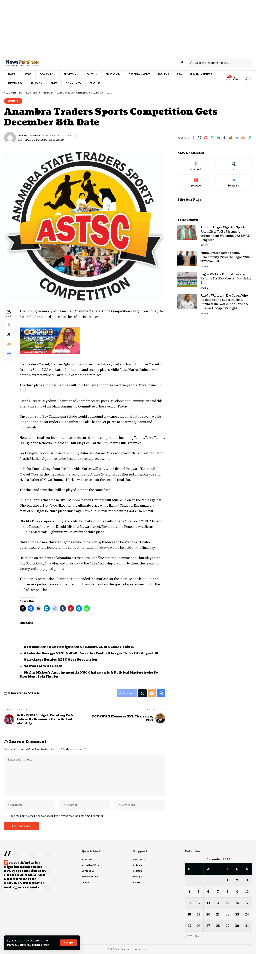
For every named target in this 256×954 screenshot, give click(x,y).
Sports (13, 101)
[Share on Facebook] (193, 138)
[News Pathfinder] (22, 63)
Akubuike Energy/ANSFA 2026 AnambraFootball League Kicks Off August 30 (91, 653)
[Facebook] (182, 63)
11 (189, 903)
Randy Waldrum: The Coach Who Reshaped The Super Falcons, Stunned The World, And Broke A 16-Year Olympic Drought (224, 302)
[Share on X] (199, 138)
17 (247, 903)
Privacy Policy (16, 944)
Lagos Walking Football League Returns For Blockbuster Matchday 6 (226, 278)
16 (237, 903)
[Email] (243, 138)
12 (198, 903)
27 (208, 926)
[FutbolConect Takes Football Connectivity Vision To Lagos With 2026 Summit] (187, 258)
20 (208, 914)
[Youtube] (195, 182)
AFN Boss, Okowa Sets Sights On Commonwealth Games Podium (79, 647)
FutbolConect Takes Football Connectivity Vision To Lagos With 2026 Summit (225, 257)
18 (189, 914)
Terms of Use (40, 944)
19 (198, 914)
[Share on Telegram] (237, 138)
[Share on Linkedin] (218, 138)
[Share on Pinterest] (206, 138)
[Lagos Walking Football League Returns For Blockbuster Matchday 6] (187, 279)
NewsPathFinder (29, 135)
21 (217, 914)
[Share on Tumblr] (224, 138)
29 (227, 926)
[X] (233, 166)
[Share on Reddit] (230, 138)
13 (208, 903)
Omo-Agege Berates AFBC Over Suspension (60, 660)
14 (218, 903)
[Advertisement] (120, 28)
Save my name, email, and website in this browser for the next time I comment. (57, 815)
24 (247, 914)
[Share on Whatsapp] (212, 138)
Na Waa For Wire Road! (43, 666)
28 (218, 926)
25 (189, 926)
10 (247, 892)
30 (237, 926)
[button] (68, 942)
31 (247, 926)
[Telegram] (233, 182)
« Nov (188, 935)
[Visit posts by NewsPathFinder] (10, 138)
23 (237, 914)
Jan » (196, 935)
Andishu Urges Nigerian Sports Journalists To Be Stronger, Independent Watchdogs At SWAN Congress (225, 234)
